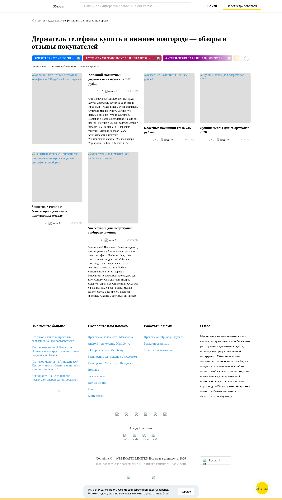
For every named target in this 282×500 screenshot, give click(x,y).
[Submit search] (187, 6)
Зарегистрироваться (242, 6)
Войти (212, 6)
